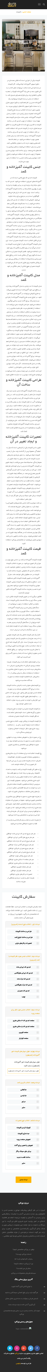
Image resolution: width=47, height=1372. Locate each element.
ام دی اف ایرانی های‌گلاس (23, 973)
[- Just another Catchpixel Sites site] (9, 4)
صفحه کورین (23, 1033)
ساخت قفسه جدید (23, 1157)
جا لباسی (23, 1096)
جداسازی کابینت (23, 1134)
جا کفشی (23, 1090)
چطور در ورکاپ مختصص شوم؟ (23, 1250)
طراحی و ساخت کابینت (23, 931)
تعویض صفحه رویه (23, 1140)
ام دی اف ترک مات (23, 979)
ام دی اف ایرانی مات (23, 967)
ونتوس (18, 1363)
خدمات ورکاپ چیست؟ (23, 1254)
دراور (23, 1102)
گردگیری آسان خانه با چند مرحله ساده (21, 1305)
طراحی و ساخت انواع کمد (23, 937)
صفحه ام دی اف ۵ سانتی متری (23, 1027)
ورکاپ (16, 1353)
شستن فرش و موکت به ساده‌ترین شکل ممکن (21, 1299)
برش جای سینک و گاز (23, 1151)
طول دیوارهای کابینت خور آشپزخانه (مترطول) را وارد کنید (27, 1064)
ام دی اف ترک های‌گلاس (23, 985)
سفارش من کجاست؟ (23, 1269)
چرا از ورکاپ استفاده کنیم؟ (23, 1264)
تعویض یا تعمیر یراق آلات (23, 1146)
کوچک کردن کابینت (23, 1128)
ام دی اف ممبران (23, 991)
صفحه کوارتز (23, 1038)
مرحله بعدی (23, 1180)
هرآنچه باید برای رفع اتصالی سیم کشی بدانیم (21, 1293)
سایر (23, 1108)
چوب (23, 997)
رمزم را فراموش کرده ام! (23, 1259)
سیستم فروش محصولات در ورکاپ (23, 1273)
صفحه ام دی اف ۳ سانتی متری (23, 1021)
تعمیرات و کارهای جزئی (23, 943)
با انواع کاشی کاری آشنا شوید (21, 1287)
